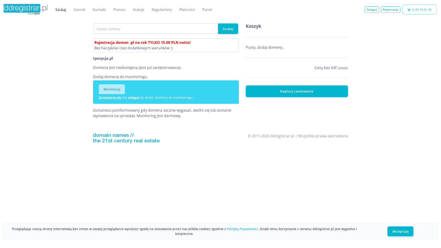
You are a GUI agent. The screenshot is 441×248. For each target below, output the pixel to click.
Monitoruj (112, 89)
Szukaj (60, 9)
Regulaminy (162, 9)
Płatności (187, 9)
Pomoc (119, 9)
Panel (207, 9)
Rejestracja (390, 9)
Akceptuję (400, 231)
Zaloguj (372, 9)
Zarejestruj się (110, 97)
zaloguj (133, 97)
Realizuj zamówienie (297, 91)
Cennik (79, 9)
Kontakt (99, 9)
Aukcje (138, 9)
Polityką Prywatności (242, 229)
